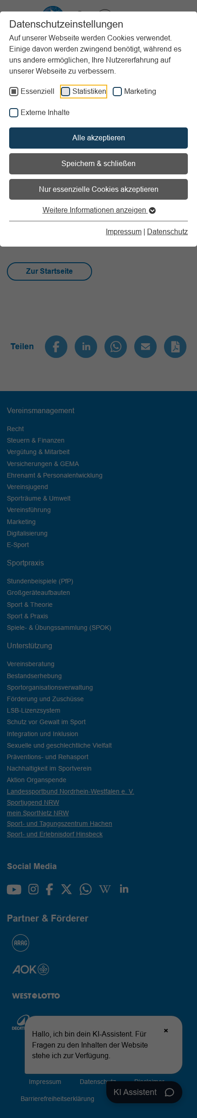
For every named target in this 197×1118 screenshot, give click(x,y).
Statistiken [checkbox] (89, 91)
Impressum (124, 231)
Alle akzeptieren (98, 137)
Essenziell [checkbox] (38, 91)
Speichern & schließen (98, 163)
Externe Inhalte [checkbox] (45, 112)
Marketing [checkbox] (140, 91)
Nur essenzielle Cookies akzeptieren (99, 189)
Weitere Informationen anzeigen (95, 210)
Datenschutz (167, 231)
